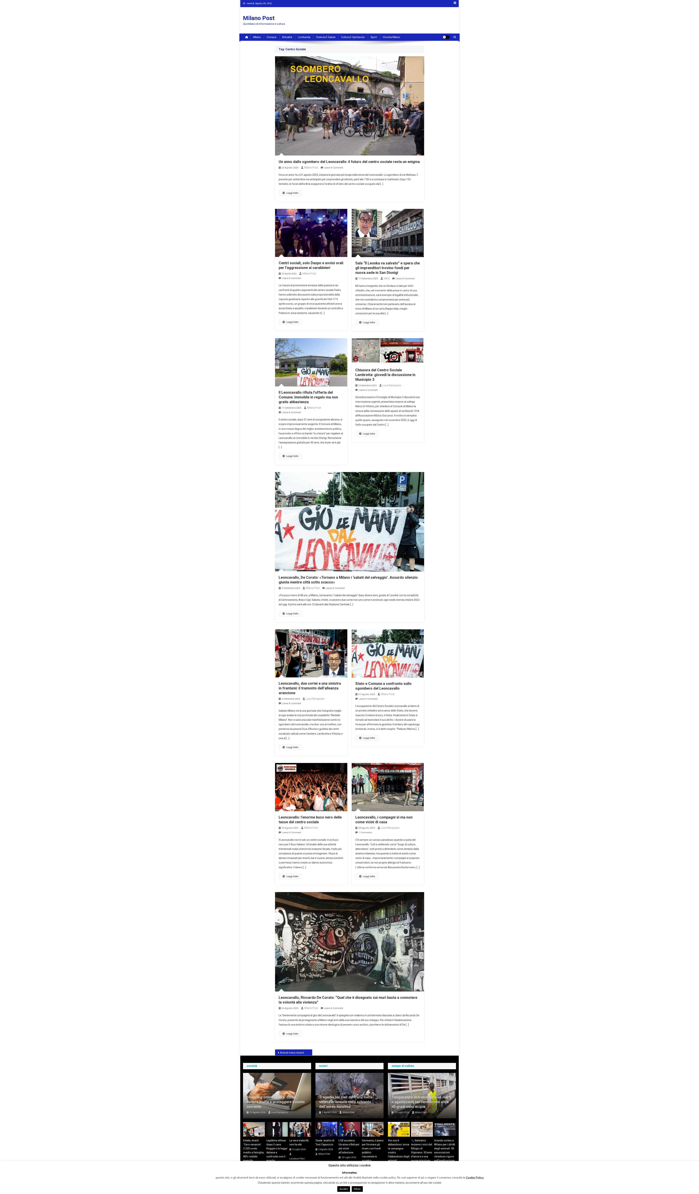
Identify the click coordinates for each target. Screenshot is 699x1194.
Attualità (287, 37)
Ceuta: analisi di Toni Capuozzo (324, 1142)
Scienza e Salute (325, 37)
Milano (257, 37)
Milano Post (259, 18)
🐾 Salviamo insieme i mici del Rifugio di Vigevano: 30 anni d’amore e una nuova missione (421, 1150)
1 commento (365, 832)
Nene (387, 278)
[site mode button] (446, 37)
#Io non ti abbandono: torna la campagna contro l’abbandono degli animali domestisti (399, 1152)
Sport (374, 37)
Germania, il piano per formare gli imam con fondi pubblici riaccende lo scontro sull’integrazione (373, 1152)
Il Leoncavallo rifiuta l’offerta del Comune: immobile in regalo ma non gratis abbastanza (308, 397)
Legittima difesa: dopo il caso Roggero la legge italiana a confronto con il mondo (276, 1150)
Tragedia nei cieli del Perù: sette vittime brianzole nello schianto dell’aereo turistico (346, 1102)
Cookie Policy (475, 1177)
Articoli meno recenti (292, 1052)
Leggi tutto (292, 193)
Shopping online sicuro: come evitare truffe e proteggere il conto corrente (276, 1102)
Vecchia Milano (391, 37)
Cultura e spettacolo (353, 37)
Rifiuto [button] (357, 1189)
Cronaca (271, 37)
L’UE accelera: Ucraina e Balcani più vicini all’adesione (349, 1146)
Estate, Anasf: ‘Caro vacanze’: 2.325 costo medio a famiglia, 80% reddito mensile (253, 1150)
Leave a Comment (333, 167)
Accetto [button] (343, 1189)
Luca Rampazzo (391, 385)
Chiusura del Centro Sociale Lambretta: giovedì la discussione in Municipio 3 (385, 375)
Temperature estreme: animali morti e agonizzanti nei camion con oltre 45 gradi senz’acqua (421, 1102)
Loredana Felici (297, 1158)
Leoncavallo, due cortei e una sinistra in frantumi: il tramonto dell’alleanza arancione (310, 688)
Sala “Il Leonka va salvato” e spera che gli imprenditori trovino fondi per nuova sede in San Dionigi (387, 268)
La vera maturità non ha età (299, 1142)
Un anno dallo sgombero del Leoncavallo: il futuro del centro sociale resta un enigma (349, 162)
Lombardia (304, 37)
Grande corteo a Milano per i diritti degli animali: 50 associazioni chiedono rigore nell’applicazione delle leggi (444, 1152)
